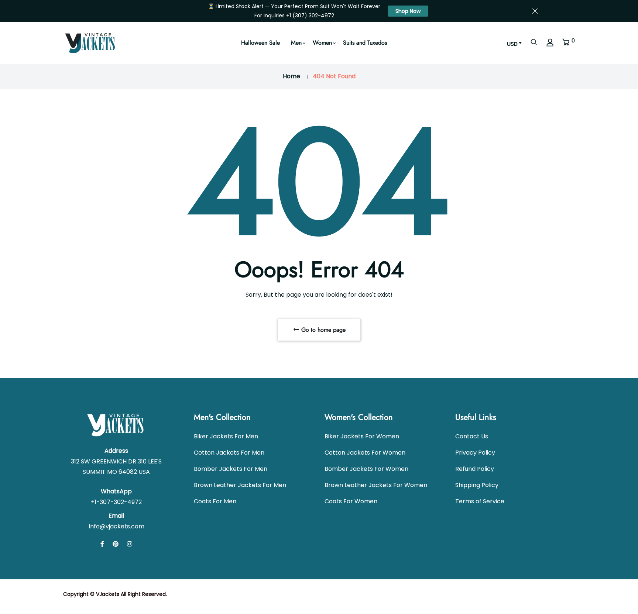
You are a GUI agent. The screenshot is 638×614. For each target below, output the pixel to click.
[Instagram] (129, 544)
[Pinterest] (115, 544)
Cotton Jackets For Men (229, 452)
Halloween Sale (260, 42)
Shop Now (408, 11)
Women (322, 42)
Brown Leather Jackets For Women (376, 485)
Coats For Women (351, 501)
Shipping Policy (476, 485)
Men (296, 42)
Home (291, 76)
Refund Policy (474, 469)
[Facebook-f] (102, 544)
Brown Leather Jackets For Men (240, 485)
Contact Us (471, 436)
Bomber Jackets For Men (230, 469)
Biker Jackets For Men (226, 436)
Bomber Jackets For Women (366, 469)
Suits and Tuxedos (365, 42)
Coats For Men (215, 501)
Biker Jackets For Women (362, 436)
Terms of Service (479, 501)
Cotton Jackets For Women (365, 452)
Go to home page (322, 329)
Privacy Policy (475, 452)
